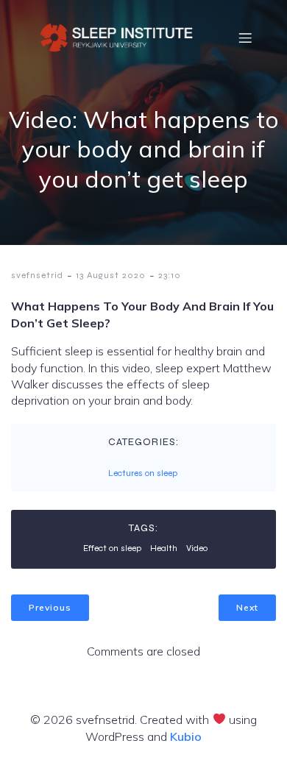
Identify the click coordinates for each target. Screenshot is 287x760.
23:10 (169, 275)
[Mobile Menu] (245, 37)
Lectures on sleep (142, 473)
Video (197, 548)
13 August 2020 (111, 275)
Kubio (186, 736)
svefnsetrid (37, 275)
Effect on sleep (112, 548)
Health (163, 548)
